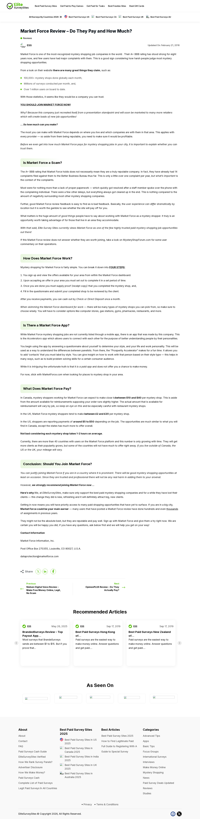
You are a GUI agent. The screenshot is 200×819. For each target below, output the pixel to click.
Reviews (27, 38)
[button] (191, 6)
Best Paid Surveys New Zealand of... (150, 633)
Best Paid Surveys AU (160, 17)
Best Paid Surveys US (79, 17)
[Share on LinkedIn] (45, 571)
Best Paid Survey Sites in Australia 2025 (79, 775)
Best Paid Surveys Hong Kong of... (95, 633)
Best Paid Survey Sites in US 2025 (81, 741)
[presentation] (16, 643)
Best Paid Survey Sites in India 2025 (82, 758)
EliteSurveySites (27, 814)
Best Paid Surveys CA (106, 17)
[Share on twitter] (38, 571)
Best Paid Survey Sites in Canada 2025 (79, 750)
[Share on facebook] (53, 571)
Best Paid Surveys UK (133, 17)
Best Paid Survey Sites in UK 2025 (81, 767)
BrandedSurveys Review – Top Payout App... (42, 633)
